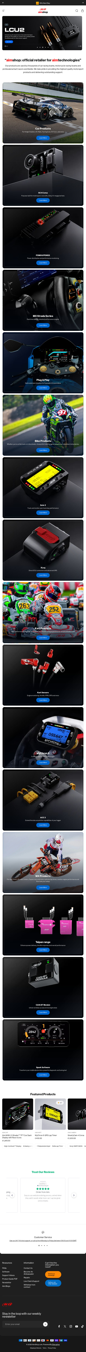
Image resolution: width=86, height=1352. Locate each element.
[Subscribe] (45, 1324)
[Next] (82, 3)
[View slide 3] (44, 1245)
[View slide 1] (39, 1245)
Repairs (27, 1278)
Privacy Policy (52, 1348)
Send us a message (51, 1274)
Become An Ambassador (29, 1273)
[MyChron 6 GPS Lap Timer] (50, 1114)
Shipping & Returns (35, 1348)
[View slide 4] (47, 1245)
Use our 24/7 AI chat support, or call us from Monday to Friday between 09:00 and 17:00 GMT (43, 1241)
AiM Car (5, 1132)
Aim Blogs (6, 1286)
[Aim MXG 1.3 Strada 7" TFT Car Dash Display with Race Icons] (17, 1114)
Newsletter (6, 1282)
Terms (44, 1348)
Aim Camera (72, 1132)
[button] (12, 1195)
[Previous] (3, 3)
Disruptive (56, 1344)
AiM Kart (38, 1132)
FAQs (4, 1268)
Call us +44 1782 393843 (52, 1283)
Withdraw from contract (29, 1286)
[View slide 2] (41, 1245)
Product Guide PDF (9, 1279)
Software (6, 1272)
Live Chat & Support (31, 1281)
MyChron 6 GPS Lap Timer (46, 1135)
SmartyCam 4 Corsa (76, 1135)
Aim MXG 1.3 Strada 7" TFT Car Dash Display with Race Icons (17, 1136)
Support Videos (8, 1275)
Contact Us (28, 1268)
